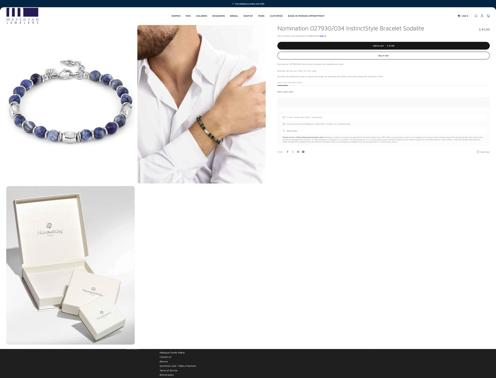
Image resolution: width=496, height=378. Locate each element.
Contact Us (165, 357)
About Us (164, 348)
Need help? (485, 152)
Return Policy (291, 130)
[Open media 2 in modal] (201, 104)
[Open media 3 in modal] (70, 265)
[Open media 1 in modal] (70, 104)
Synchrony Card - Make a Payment (178, 366)
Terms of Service (168, 370)
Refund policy (167, 374)
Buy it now (384, 55)
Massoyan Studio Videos (172, 352)
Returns (164, 361)
